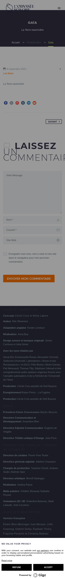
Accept (48, 567)
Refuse (16, 567)
